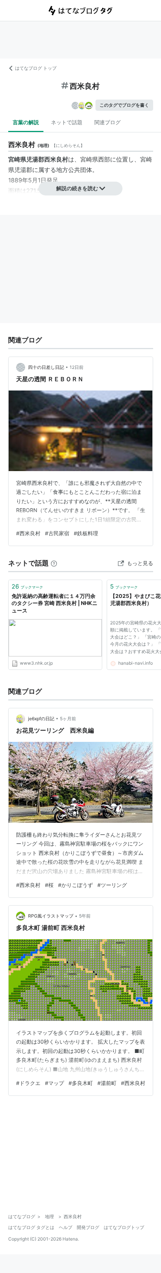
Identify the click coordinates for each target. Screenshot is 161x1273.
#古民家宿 (57, 533)
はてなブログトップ (124, 1227)
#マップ (54, 1083)
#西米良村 (28, 533)
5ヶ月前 (68, 718)
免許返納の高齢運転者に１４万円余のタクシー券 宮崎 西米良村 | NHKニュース (54, 603)
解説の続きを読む (77, 188)
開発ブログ (88, 1227)
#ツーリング (112, 885)
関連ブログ (107, 122)
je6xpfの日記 (41, 718)
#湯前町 (106, 1083)
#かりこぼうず (75, 885)
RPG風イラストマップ (50, 916)
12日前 (76, 367)
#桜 (49, 885)
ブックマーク (27, 586)
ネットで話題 (66, 122)
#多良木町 (81, 1083)
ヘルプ (65, 1227)
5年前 (85, 916)
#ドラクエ (28, 1083)
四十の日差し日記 (46, 367)
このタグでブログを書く (124, 105)
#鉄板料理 (86, 533)
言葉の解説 (26, 122)
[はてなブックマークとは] (54, 563)
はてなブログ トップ (36, 68)
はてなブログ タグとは (31, 1227)
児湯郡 (23, 169)
